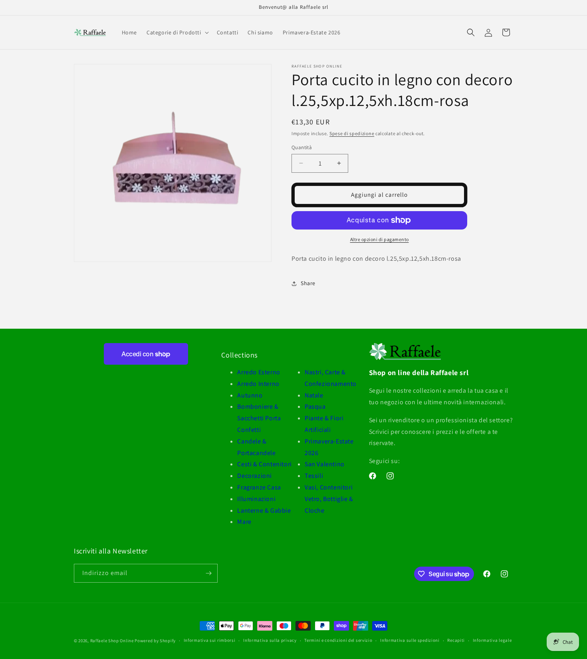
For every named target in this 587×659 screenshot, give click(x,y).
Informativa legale (492, 640)
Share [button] (308, 283)
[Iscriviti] (208, 573)
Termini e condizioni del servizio (338, 640)
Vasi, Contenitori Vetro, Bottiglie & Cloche (329, 499)
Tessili (314, 475)
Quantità (302, 147)
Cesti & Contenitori (264, 464)
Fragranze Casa (259, 487)
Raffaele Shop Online (112, 640)
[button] (177, 32)
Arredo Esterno (258, 372)
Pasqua (315, 406)
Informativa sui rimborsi (210, 640)
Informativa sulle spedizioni (410, 640)
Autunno (249, 395)
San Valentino (325, 464)
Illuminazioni (256, 499)
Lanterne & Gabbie (264, 510)
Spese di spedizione (351, 133)
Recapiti (456, 640)
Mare (244, 521)
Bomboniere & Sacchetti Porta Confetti (259, 418)
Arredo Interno (258, 383)
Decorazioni (254, 475)
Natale (314, 395)
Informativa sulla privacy (270, 640)
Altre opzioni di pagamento (379, 239)
